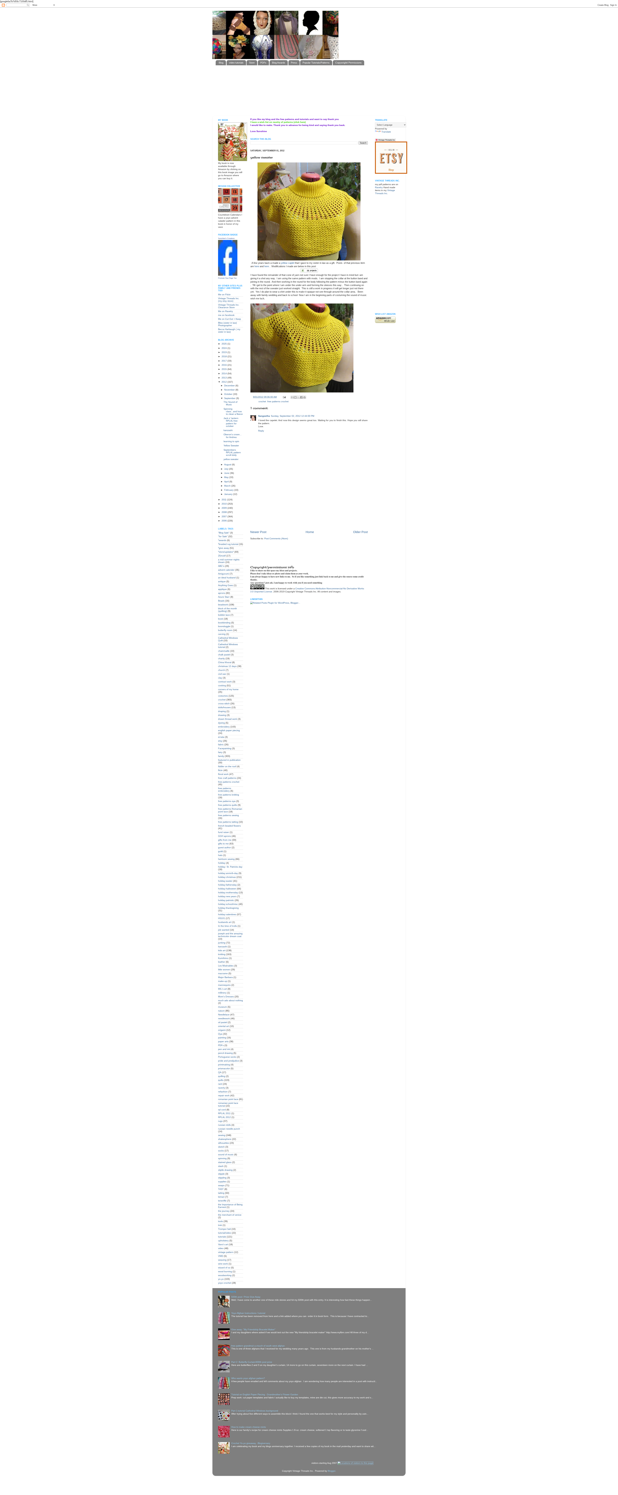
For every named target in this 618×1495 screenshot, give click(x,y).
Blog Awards (278, 62)
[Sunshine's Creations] (227, 275)
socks (221, 1151)
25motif (222, 556)
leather (221, 962)
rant (220, 1084)
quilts (220, 1080)
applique (222, 589)
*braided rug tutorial (228, 544)
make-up (222, 981)
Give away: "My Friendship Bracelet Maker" (253, 1329)
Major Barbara (225, 977)
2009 (224, 508)
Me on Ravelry (225, 311)
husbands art (224, 922)
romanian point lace (228, 1099)
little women (224, 969)
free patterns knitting (228, 795)
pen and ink (224, 1049)
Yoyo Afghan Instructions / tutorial (248, 1313)
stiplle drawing (225, 1170)
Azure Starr (224, 597)
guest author (224, 847)
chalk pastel (224, 654)
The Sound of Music (230, 403)
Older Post (360, 532)
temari (221, 1197)
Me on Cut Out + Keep (229, 319)
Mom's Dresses (226, 996)
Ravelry (379, 187)
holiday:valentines (227, 914)
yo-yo (221, 1279)
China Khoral (224, 662)
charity (221, 658)
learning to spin (231, 441)
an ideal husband (227, 577)
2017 (224, 361)
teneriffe (222, 1201)
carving (221, 634)
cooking (222, 685)
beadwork (223, 604)
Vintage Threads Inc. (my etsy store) (228, 299)
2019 (224, 352)
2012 (224, 382)
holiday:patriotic (226, 900)
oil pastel (222, 1022)
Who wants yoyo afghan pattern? (248, 1378)
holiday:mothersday (228, 892)
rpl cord (222, 1110)
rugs (220, 1121)
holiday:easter (225, 881)
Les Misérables (226, 966)
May (226, 477)
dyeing (221, 723)
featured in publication (229, 760)
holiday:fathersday (227, 885)
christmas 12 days (227, 666)
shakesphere (224, 1139)
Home (310, 532)
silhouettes (223, 1143)
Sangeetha (264, 416)
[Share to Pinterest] (304, 397)
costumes (223, 696)
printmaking (224, 1064)
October (228, 394)
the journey (223, 1211)
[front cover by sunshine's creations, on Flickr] (232, 160)
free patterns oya (226, 801)
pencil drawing (225, 1053)
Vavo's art (223, 1244)
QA (219, 1072)
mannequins (224, 985)
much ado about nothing (230, 1000)
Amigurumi (223, 574)
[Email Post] (284, 397)
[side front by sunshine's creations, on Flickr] (301, 391)
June (227, 473)
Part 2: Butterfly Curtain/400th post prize (251, 1362)
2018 (224, 356)
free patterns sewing (228, 815)
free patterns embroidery (224, 789)
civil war (222, 674)
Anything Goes (225, 585)
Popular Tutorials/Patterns (316, 62)
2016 (224, 365)
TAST (221, 1189)
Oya (220, 1034)
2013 (224, 378)
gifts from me (224, 840)
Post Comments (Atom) (276, 538)
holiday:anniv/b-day (228, 873)
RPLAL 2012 (224, 1117)
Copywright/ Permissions (348, 62)
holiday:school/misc (228, 904)
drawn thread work (227, 719)
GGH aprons (224, 836)
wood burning (225, 1271)
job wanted (223, 930)
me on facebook (226, 315)
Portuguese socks (227, 1057)
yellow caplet (287, 263)
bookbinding (224, 622)
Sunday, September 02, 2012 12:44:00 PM (292, 416)
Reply (261, 431)
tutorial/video (224, 1233)
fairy (220, 752)
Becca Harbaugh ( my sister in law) (229, 330)
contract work (225, 682)
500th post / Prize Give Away (245, 1297)
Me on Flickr (224, 294)
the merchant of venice (229, 1215)
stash (221, 1166)
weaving (222, 1260)
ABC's (221, 566)
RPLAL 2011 (224, 1113)
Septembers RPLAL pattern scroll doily (232, 452)
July (226, 469)
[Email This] (292, 397)
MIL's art (222, 989)
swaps (221, 1185)
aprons (221, 593)
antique (222, 581)
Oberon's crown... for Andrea (233, 435)
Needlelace (223, 1014)
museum (222, 1007)
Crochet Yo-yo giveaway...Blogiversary (250, 1443)
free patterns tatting (228, 822)
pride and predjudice (228, 1061)
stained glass (224, 1162)
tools (220, 1221)
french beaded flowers (229, 826)
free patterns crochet (278, 401)
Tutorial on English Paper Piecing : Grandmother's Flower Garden (264, 1394)
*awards (222, 540)
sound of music (226, 1154)
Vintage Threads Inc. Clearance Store (228, 306)
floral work (223, 774)
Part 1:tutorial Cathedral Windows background (254, 1411)
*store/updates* (226, 552)
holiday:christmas (227, 877)
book (220, 619)
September (230, 398)
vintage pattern (225, 1252)
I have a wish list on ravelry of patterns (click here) (278, 122)
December (229, 385)
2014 (224, 373)
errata (221, 737)
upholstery (223, 1240)
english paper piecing (229, 730)
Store (252, 62)
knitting (221, 954)
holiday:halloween (227, 889)
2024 (224, 348)
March (227, 486)
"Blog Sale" (223, 533)
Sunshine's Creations (226, 238)
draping (222, 711)
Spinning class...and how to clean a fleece (233, 411)
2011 (224, 499)
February (229, 490)
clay (220, 678)
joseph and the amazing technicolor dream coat (230, 934)
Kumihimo (223, 958)
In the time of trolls (227, 926)
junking (221, 943)
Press (294, 62)
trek (220, 1225)
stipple (221, 1174)
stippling (222, 1178)
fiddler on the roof (227, 766)
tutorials (222, 1237)
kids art (221, 950)
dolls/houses (224, 707)
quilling (221, 1076)
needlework (224, 1018)
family (221, 756)
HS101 (221, 918)
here (256, 266)
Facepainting (224, 748)
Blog (221, 62)
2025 (224, 344)
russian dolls (224, 1125)
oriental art (223, 1026)
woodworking (224, 1275)
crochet (262, 401)
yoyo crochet (224, 1283)
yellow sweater (231, 459)
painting (222, 1037)
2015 (224, 369)
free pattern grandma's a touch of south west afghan (258, 1346)
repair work (223, 1095)
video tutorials (236, 62)
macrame (223, 973)
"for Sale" (223, 536)
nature (221, 1011)
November (229, 390)
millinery (222, 993)
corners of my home (228, 689)
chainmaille (223, 651)
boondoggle (224, 626)
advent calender (226, 570)
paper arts (223, 1041)
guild (220, 851)
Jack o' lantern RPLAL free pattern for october (231, 422)
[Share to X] (298, 397)
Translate (386, 132)
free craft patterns (227, 778)
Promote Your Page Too (227, 278)
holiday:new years (227, 896)
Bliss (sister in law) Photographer (227, 324)
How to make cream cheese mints (248, 1427)
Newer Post (258, 532)
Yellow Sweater (231, 445)
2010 (224, 504)
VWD (220, 1256)
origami (222, 1030)
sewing (221, 1135)
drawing (222, 715)
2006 (224, 521)
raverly (221, 1088)
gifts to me (223, 843)
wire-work (223, 1264)
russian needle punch (229, 1129)
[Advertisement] (294, 107)
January (228, 494)
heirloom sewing (226, 859)
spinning (222, 1158)
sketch (221, 1147)
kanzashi (228, 430)
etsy (220, 741)
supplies (222, 1181)
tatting (221, 1193)
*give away (223, 548)
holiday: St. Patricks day (230, 867)
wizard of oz (224, 1267)
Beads (221, 601)
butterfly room (225, 630)
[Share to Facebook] (301, 397)
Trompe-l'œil (224, 1229)
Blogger (331, 1471)
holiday (221, 863)
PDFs (263, 62)
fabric (221, 744)
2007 (224, 516)
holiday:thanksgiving (228, 908)
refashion (223, 1091)
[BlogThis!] (295, 397)
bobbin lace (224, 615)
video (221, 1248)
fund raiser (223, 832)
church (221, 670)
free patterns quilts (227, 805)
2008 (224, 512)
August (228, 464)
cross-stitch (224, 703)
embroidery (224, 727)
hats (220, 855)
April (226, 481)
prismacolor (224, 1068)
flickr (220, 770)
